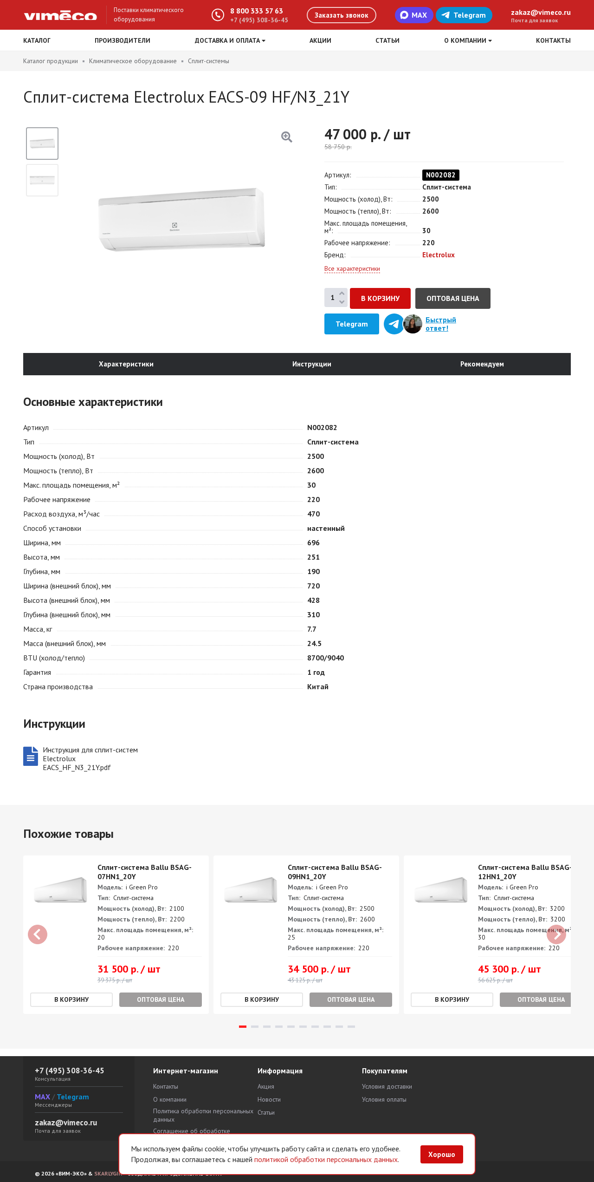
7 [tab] (315, 1026)
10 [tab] (351, 1026)
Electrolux (438, 254)
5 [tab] (291, 1026)
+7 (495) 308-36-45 (259, 20)
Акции (320, 40)
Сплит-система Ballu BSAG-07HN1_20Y (144, 871)
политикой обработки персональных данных (326, 1159)
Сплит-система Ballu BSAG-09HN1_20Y (335, 871)
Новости (269, 1099)
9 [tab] (339, 1026)
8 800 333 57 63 (256, 10)
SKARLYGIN (108, 1173)
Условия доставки (387, 1086)
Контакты (553, 40)
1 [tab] (242, 1026)
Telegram (469, 15)
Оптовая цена (452, 298)
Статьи (387, 40)
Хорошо (441, 1154)
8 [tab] (327, 1026)
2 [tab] (254, 1026)
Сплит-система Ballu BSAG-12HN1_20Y (525, 871)
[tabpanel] (116, 934)
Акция (266, 1086)
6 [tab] (303, 1026)
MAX (419, 15)
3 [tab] (267, 1026)
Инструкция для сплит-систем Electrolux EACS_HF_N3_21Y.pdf (90, 758)
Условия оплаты (384, 1099)
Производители (122, 40)
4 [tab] (279, 1026)
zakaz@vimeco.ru (541, 12)
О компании (170, 1099)
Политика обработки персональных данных (203, 1115)
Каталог (37, 40)
